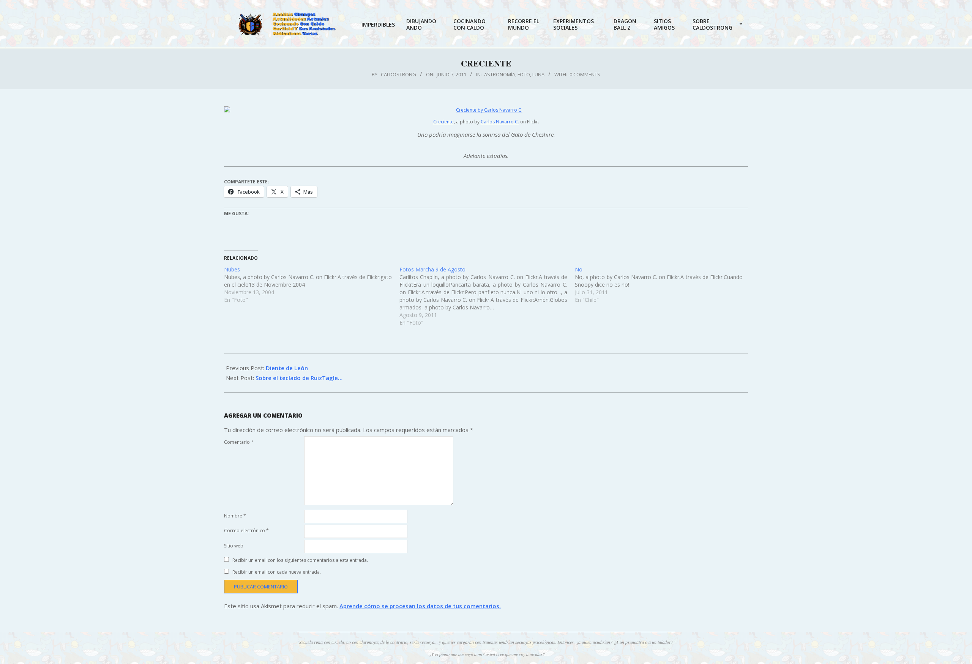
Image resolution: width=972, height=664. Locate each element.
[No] (662, 285)
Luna (538, 74)
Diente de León (287, 368)
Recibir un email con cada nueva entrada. (276, 572)
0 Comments (585, 74)
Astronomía (499, 74)
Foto (524, 74)
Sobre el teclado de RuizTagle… (299, 378)
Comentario (239, 442)
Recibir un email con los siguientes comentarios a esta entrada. (300, 560)
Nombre (235, 516)
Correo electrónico (246, 530)
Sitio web (233, 546)
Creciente (443, 121)
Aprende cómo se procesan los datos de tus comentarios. (420, 606)
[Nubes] (311, 285)
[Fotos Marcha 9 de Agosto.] (487, 296)
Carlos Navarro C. (500, 121)
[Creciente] (486, 110)
